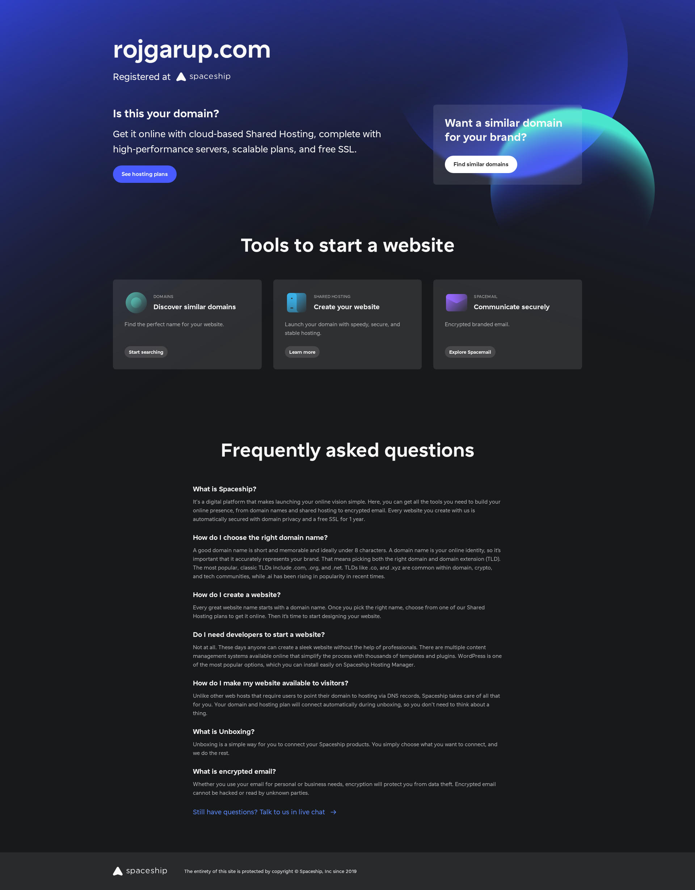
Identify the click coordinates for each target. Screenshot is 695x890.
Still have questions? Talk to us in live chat (260, 812)
